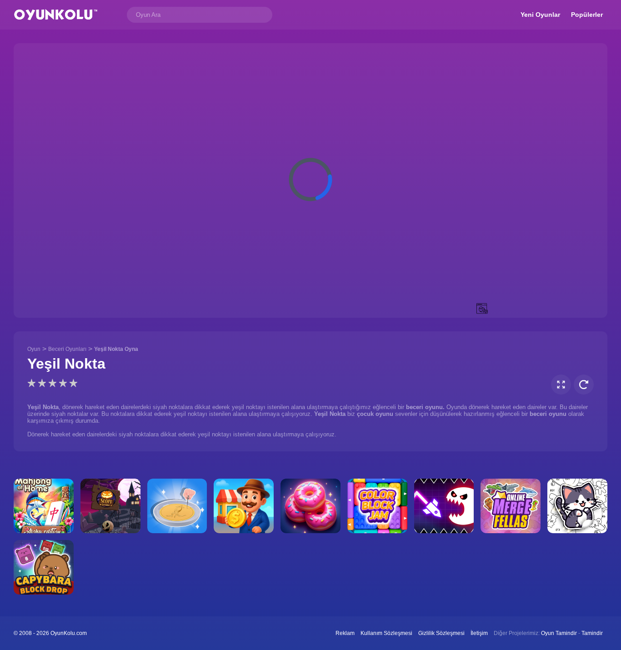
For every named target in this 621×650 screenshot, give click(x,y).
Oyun (33, 349)
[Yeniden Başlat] (584, 385)
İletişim (479, 633)
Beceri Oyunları (67, 349)
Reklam (345, 633)
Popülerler (587, 14)
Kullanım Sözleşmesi (386, 633)
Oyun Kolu (56, 14)
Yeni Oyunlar (540, 14)
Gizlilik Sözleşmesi (441, 633)
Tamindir (592, 633)
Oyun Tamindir (559, 633)
